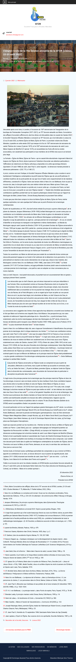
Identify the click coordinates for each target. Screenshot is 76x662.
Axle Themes (68, 658)
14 (4, 577)
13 (4, 571)
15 (4, 584)
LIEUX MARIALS (43, 651)
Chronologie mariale (63, 630)
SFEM (38, 23)
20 (4, 606)
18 (4, 598)
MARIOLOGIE (31, 651)
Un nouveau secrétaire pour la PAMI (18, 630)
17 (4, 594)
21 (4, 612)
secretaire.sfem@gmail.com (15, 34)
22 (4, 616)
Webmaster (21, 81)
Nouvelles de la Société (13, 620)
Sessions (25, 620)
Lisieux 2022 (36, 620)
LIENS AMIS (63, 647)
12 (4, 561)
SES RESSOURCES (38, 647)
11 (4, 555)
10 (4, 551)
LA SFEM (11, 647)
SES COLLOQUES (23, 647)
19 (4, 602)
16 (4, 591)
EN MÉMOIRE (52, 647)
